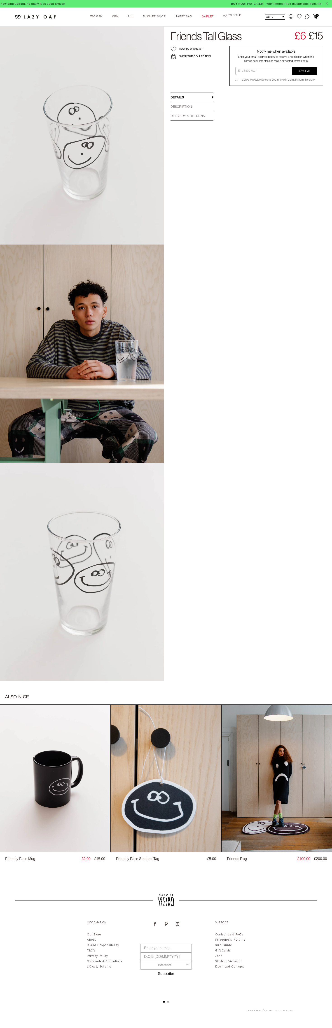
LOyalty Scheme (99, 966)
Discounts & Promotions (104, 961)
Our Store (94, 934)
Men (115, 16)
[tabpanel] (166, 955)
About (91, 940)
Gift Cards (223, 950)
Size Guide (223, 945)
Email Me (304, 71)
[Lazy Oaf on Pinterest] (166, 924)
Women (96, 16)
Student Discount (228, 961)
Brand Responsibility (103, 945)
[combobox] (164, 965)
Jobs (218, 956)
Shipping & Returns (230, 940)
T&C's (91, 950)
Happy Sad (183, 16)
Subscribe (166, 974)
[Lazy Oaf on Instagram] (177, 924)
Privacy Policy (97, 956)
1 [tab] (164, 1002)
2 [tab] (168, 1002)
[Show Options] (187, 965)
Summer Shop (154, 16)
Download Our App (229, 966)
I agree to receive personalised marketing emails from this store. (278, 80)
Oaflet (207, 16)
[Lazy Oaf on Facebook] (154, 924)
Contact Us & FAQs (229, 934)
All (131, 16)
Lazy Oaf (281, 1011)
